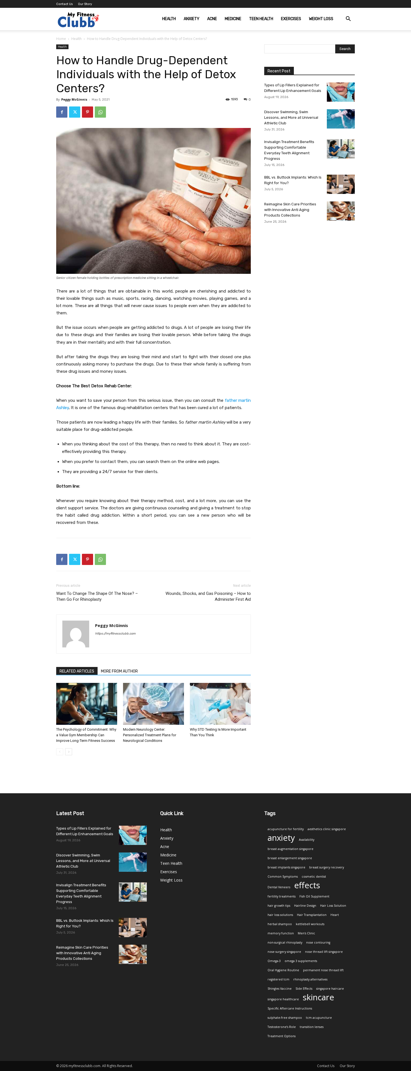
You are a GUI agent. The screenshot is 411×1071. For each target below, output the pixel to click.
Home (61, 38)
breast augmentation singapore (290, 849)
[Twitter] (74, 112)
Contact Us (64, 4)
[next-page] (68, 751)
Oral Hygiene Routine (283, 970)
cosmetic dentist (314, 876)
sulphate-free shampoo (285, 1018)
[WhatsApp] (100, 112)
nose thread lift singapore (324, 952)
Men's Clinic (306, 933)
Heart (334, 915)
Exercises (291, 18)
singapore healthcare (283, 999)
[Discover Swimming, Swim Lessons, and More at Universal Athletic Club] (341, 119)
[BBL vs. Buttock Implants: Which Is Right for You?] (341, 184)
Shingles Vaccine (280, 989)
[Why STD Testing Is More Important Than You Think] (220, 704)
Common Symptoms (283, 876)
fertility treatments (282, 896)
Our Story (85, 4)
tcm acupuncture (319, 1018)
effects (307, 885)
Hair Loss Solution (333, 906)
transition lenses (311, 1027)
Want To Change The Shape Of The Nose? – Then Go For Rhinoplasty (97, 596)
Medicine (233, 18)
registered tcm (278, 979)
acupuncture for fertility (286, 829)
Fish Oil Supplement (314, 896)
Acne (212, 18)
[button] (348, 19)
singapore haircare (330, 989)
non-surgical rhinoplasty (285, 942)
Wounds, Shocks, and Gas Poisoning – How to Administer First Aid (208, 596)
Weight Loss (321, 18)
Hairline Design (305, 906)
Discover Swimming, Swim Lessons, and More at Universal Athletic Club (291, 117)
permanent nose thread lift (323, 970)
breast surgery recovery (326, 867)
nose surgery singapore (284, 952)
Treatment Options (282, 1036)
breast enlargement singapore (290, 858)
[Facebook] (61, 112)
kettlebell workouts (310, 924)
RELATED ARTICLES (77, 671)
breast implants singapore (286, 867)
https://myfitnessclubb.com (115, 633)
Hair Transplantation (312, 915)
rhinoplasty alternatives (310, 979)
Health (169, 18)
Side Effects (304, 989)
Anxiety (191, 18)
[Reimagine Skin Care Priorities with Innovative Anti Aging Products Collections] (341, 211)
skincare (318, 997)
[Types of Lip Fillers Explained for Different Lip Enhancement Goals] (341, 92)
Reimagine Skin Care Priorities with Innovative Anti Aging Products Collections (290, 209)
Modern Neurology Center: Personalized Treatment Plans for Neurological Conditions (149, 735)
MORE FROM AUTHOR (119, 671)
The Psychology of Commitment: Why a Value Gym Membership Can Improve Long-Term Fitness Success (86, 735)
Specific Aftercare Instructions (290, 1008)
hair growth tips (279, 906)
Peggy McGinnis (74, 99)
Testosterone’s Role (282, 1027)
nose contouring (318, 942)
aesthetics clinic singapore (327, 829)
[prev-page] (59, 751)
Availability (306, 840)
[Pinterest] (87, 112)
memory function (281, 933)
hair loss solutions (280, 915)
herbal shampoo (280, 924)
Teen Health (261, 18)
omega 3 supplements (301, 961)
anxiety (281, 838)
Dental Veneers (279, 887)
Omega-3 (274, 961)
